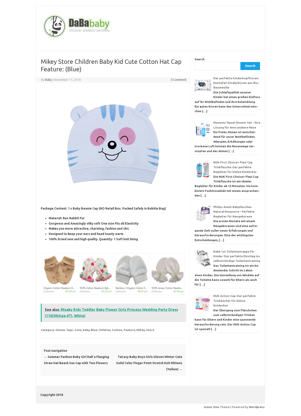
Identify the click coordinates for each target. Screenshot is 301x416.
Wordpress (257, 406)
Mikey (140, 329)
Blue (94, 329)
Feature (129, 329)
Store (150, 329)
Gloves (60, 329)
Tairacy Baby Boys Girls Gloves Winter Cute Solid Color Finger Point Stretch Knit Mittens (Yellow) (149, 363)
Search (199, 59)
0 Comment (178, 79)
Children (104, 329)
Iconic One (211, 406)
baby (86, 329)
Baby (48, 79)
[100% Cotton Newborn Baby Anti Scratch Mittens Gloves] (113, 296)
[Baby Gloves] (93, 38)
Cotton (117, 329)
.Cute (78, 329)
